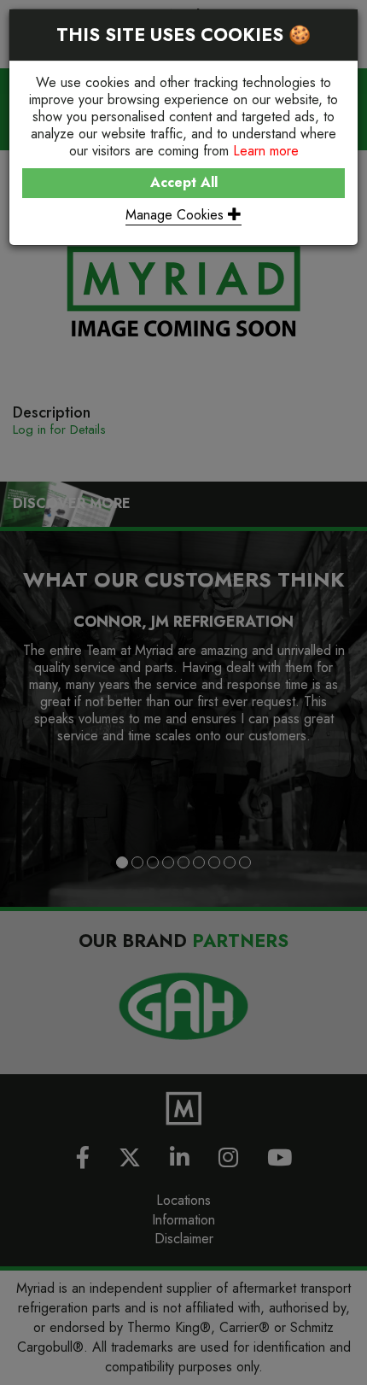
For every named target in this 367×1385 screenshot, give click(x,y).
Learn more (266, 151)
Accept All (184, 182)
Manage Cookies (176, 215)
